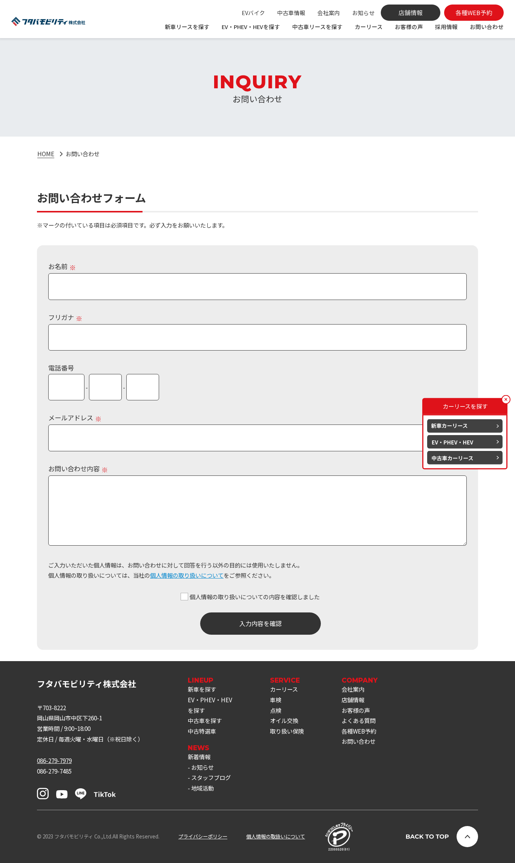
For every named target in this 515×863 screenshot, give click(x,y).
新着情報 (199, 756)
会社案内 (328, 13)
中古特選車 (202, 731)
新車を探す (202, 689)
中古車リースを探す (317, 27)
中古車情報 (291, 13)
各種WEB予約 (359, 731)
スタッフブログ (211, 777)
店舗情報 (353, 699)
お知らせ (363, 13)
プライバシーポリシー (202, 836)
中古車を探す (205, 720)
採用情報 (446, 27)
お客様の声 (409, 27)
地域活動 (202, 788)
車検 (275, 699)
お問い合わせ (487, 27)
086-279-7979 (54, 760)
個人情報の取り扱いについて (187, 575)
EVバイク (253, 13)
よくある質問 (359, 720)
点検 (275, 710)
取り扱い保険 (287, 731)
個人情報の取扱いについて (275, 836)
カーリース (369, 27)
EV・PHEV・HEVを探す (251, 27)
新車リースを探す (187, 27)
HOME (45, 153)
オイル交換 (284, 720)
